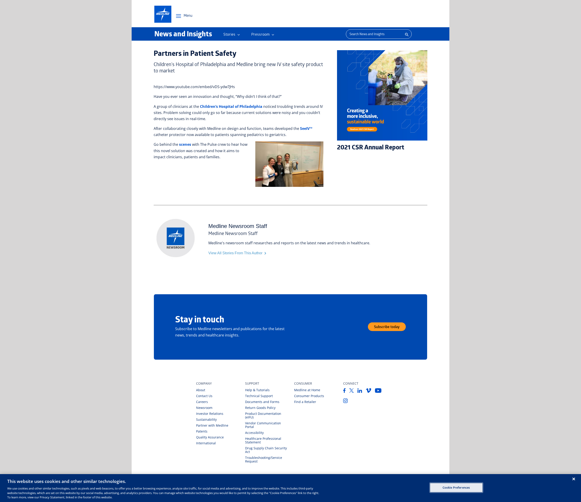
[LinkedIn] (359, 391)
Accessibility (254, 432)
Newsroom (204, 408)
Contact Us (204, 396)
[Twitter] (351, 391)
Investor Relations (209, 413)
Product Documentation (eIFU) (263, 415)
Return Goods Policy (260, 408)
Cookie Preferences (456, 487)
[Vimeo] (368, 391)
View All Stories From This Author (235, 253)
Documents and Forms (262, 402)
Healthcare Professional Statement (263, 440)
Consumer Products (309, 396)
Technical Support (259, 396)
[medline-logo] (162, 14)
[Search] (406, 34)
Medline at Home (307, 390)
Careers (202, 402)
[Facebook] (344, 391)
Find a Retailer (305, 402)
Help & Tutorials (257, 390)
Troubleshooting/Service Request (263, 459)
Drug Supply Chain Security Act (266, 450)
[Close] (574, 479)
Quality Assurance (210, 437)
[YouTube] (378, 391)
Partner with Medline (212, 425)
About (200, 390)
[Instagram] (345, 401)
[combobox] (373, 34)
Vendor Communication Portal (263, 425)
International (206, 443)
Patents (201, 431)
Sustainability (206, 419)
